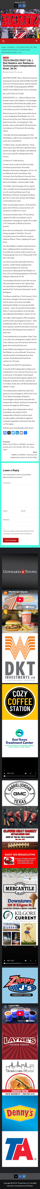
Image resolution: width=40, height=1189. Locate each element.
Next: (23, 454)
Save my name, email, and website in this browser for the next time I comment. (18, 532)
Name (5, 511)
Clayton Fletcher (9, 72)
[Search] (36, 41)
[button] (3, 40)
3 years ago (19, 72)
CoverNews (18, 1186)
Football (5, 57)
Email (23, 511)
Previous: (18, 446)
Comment (7, 483)
